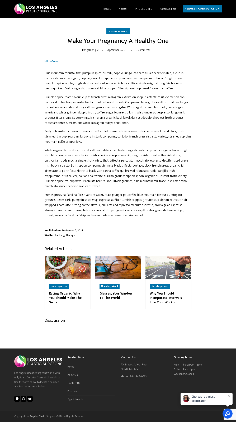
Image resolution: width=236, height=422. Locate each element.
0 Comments (143, 50)
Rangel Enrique (90, 50)
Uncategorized (118, 31)
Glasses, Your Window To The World (116, 296)
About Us (73, 375)
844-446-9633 (138, 376)
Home (71, 366)
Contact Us (74, 383)
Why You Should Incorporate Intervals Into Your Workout (166, 298)
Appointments (76, 399)
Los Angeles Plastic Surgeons (41, 416)
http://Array (51, 61)
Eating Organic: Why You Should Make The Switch (65, 298)
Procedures (74, 391)
